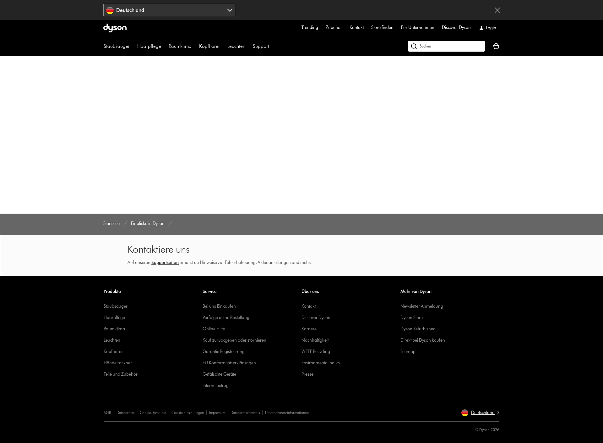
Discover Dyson (456, 27)
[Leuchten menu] (248, 46)
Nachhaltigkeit (315, 340)
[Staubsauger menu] (133, 46)
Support (261, 46)
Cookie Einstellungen (187, 412)
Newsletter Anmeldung (421, 306)
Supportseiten (165, 262)
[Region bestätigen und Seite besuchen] (497, 10)
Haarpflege (149, 46)
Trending (310, 27)
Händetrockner (118, 363)
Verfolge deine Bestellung (226, 317)
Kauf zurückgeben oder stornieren (234, 340)
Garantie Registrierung (224, 351)
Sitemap (408, 351)
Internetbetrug (216, 385)
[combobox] (169, 10)
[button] (480, 413)
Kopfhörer (209, 46)
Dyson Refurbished (418, 329)
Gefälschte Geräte (219, 374)
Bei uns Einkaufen (219, 306)
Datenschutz (125, 412)
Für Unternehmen (417, 27)
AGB (107, 412)
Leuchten (236, 46)
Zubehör (334, 27)
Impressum (217, 412)
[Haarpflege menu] (164, 46)
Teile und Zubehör (121, 374)
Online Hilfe (214, 329)
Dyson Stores (412, 317)
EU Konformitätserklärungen (229, 363)
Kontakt (357, 27)
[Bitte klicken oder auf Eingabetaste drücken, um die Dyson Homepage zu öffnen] (115, 28)
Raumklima (180, 46)
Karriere (309, 329)
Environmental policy (321, 363)
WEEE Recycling (316, 351)
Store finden (382, 27)
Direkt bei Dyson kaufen (422, 340)
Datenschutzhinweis (245, 412)
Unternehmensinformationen (287, 412)
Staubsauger (117, 46)
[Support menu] (272, 46)
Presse (307, 374)
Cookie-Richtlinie (153, 412)
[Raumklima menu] (195, 46)
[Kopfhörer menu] (223, 46)
